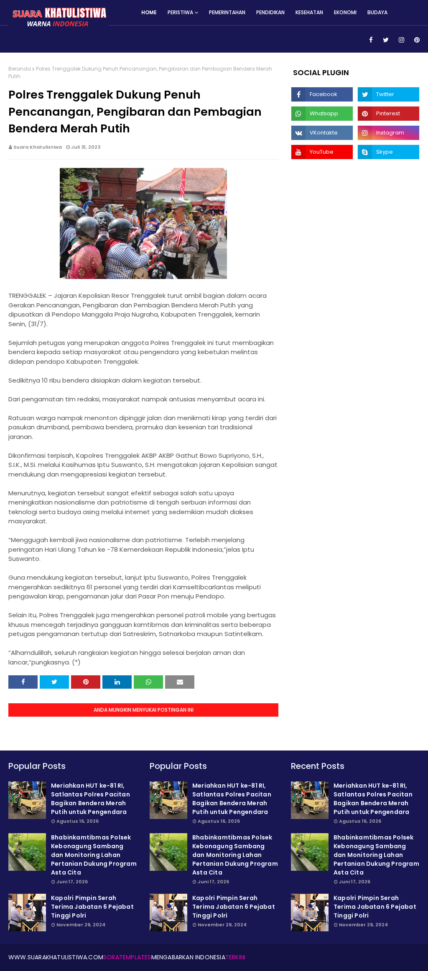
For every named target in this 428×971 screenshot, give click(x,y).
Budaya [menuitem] (377, 12)
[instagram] (401, 40)
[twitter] (386, 40)
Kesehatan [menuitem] (309, 12)
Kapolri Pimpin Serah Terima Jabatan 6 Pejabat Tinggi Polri (92, 907)
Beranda (19, 68)
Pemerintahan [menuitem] (227, 12)
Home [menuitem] (149, 12)
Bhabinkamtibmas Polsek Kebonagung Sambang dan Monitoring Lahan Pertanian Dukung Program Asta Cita (94, 855)
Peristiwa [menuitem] (180, 12)
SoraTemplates (127, 957)
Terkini (235, 957)
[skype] (388, 152)
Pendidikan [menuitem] (270, 12)
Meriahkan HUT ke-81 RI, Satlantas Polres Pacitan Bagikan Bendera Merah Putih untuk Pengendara (90, 798)
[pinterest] (415, 40)
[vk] (322, 132)
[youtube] (322, 152)
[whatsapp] (322, 113)
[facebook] (371, 40)
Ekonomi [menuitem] (345, 12)
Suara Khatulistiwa (37, 147)
